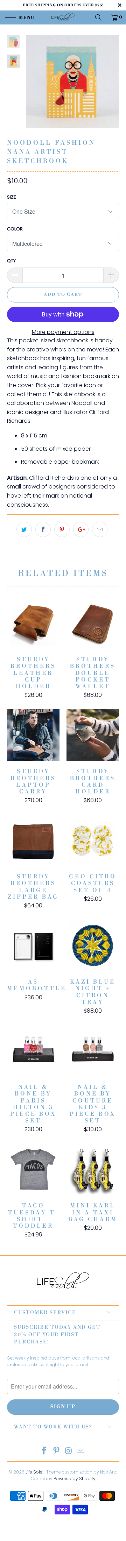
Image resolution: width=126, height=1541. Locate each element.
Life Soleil (35, 1472)
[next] (112, 86)
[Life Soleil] (62, 17)
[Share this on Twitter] (24, 529)
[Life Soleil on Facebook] (44, 1451)
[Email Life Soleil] (81, 1451)
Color (15, 229)
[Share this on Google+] (81, 529)
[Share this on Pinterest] (62, 529)
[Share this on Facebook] (43, 529)
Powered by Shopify (75, 1479)
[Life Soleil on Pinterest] (56, 1451)
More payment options (63, 332)
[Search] (100, 17)
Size (11, 197)
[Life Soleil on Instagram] (69, 1451)
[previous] (33, 86)
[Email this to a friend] (99, 529)
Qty (11, 260)
